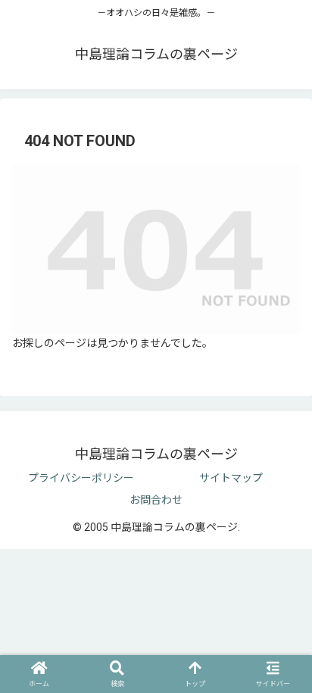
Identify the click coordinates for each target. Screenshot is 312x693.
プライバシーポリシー (81, 478)
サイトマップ (231, 478)
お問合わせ (156, 500)
